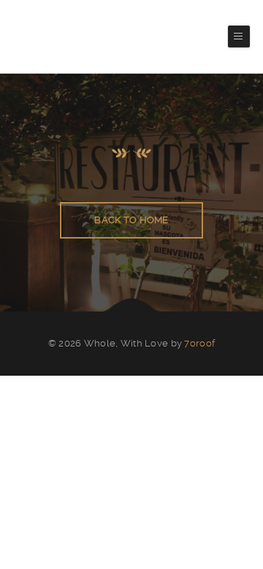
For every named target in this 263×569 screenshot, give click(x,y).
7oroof (199, 343)
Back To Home (131, 219)
